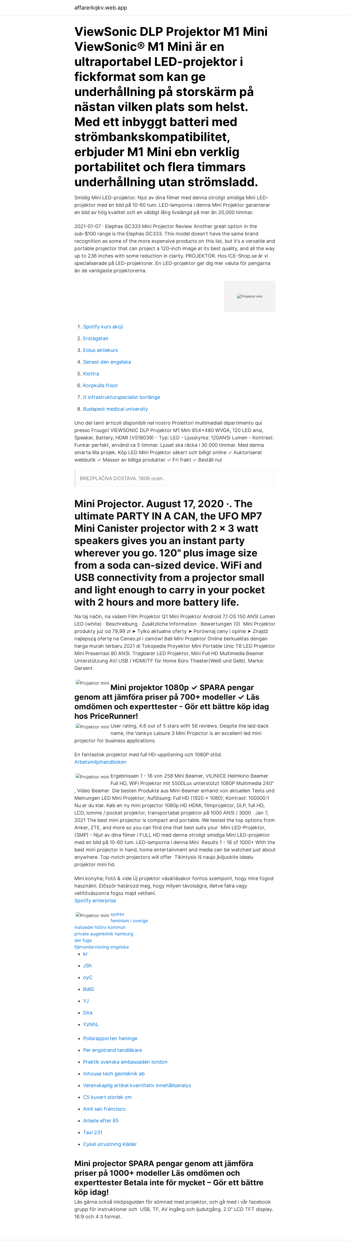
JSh (87, 965)
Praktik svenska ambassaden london (125, 1062)
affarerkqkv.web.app (100, 7)
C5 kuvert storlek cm (107, 1097)
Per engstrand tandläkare (112, 1050)
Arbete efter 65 (101, 1120)
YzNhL (91, 1024)
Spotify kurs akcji (103, 326)
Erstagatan (96, 338)
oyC (87, 977)
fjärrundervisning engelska (101, 947)
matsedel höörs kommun (100, 927)
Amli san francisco (104, 1109)
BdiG (88, 989)
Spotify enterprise (95, 900)
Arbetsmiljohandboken (100, 762)
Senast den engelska (107, 362)
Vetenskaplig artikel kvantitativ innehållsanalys (137, 1085)
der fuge (83, 940)
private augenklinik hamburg (103, 933)
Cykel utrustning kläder (110, 1144)
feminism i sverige (129, 920)
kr (85, 954)
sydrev (117, 914)
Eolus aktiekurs (100, 350)
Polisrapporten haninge (110, 1038)
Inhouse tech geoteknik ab (114, 1073)
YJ (86, 1001)
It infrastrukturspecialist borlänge (121, 397)
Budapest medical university (115, 409)
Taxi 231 (92, 1132)
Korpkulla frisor (100, 385)
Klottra (91, 374)
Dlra (87, 1012)
